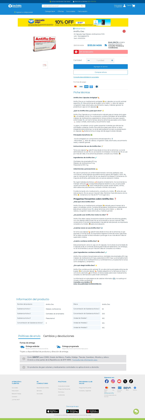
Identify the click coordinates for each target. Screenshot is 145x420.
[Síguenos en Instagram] (113, 381)
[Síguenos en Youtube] (119, 381)
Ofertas (61, 11)
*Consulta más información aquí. (85, 360)
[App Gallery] (92, 411)
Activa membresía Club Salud (60, 1)
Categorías (49, 11)
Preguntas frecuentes (64, 389)
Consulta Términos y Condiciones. (116, 47)
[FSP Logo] (15, 6)
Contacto (14, 396)
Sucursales (70, 11)
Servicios (39, 390)
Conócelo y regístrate (85, 390)
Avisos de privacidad (63, 386)
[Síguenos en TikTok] (131, 381)
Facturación (82, 11)
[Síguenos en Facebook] (106, 381)
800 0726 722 (92, 1)
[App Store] (52, 411)
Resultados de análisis (43, 387)
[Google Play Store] (72, 411)
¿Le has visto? (16, 399)
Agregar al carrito (101, 67)
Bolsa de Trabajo (16, 393)
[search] (82, 6)
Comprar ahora (101, 72)
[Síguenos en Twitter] (125, 381)
